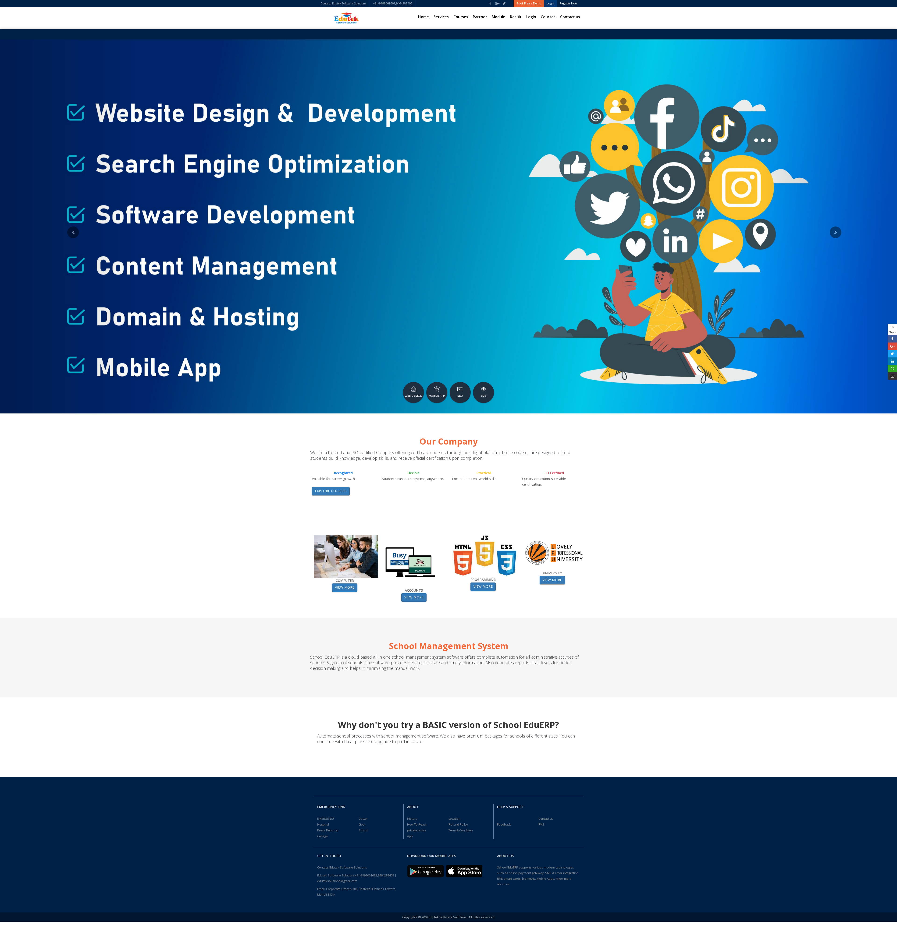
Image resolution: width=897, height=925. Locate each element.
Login (531, 16)
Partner (480, 16)
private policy (416, 830)
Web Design (413, 395)
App (410, 836)
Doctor (363, 818)
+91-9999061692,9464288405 (392, 3)
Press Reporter (328, 830)
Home (423, 16)
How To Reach (417, 824)
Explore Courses (331, 491)
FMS (541, 824)
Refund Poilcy (458, 824)
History (412, 818)
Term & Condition (460, 830)
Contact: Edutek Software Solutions (343, 3)
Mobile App (437, 395)
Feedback (504, 824)
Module (498, 16)
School (363, 830)
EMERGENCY (326, 818)
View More (344, 587)
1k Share (892, 329)
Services (441, 16)
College (322, 836)
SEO (460, 395)
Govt (362, 824)
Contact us (570, 16)
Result (516, 16)
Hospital (323, 824)
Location (454, 818)
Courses (460, 16)
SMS (484, 395)
